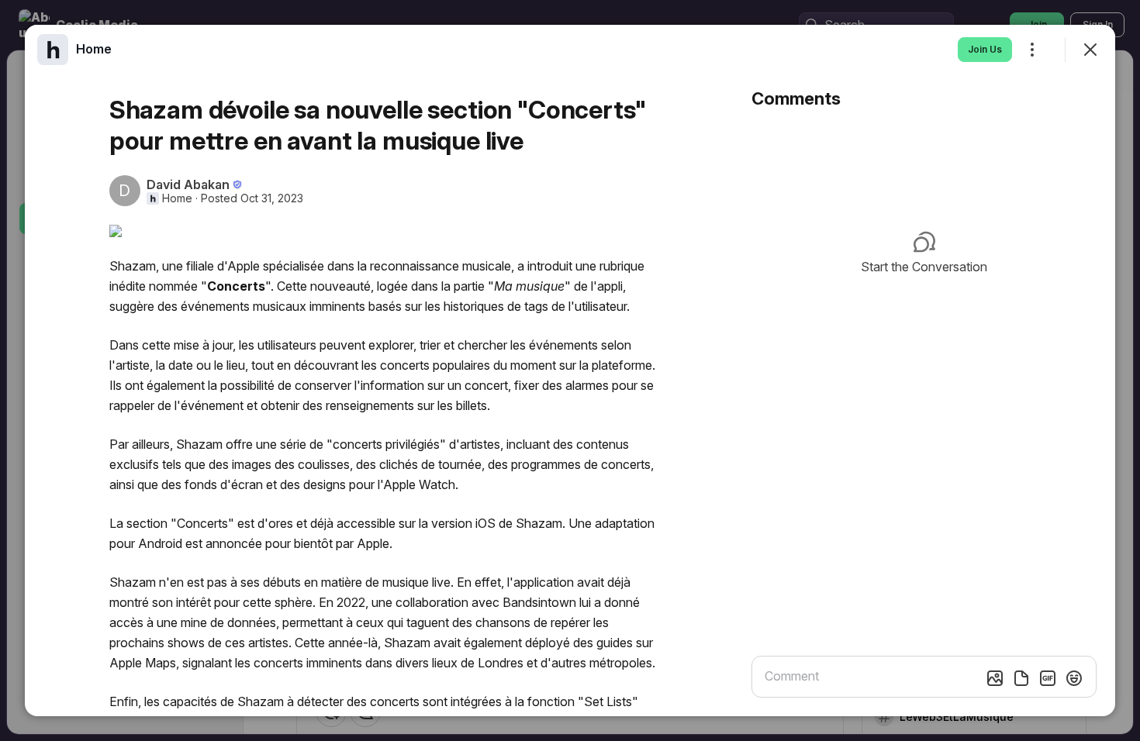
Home (177, 198)
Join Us (985, 49)
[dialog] (570, 370)
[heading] (94, 48)
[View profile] (52, 49)
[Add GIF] (1047, 678)
